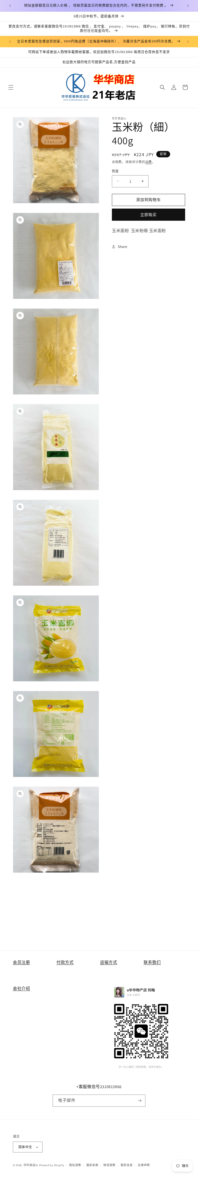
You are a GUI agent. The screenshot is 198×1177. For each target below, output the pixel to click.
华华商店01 (30, 1165)
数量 (115, 171)
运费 (148, 162)
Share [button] (122, 246)
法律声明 (144, 1165)
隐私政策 (75, 1165)
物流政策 (109, 1165)
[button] (10, 87)
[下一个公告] (188, 5)
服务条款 (92, 1165)
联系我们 (152, 962)
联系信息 (127, 1165)
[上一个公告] (10, 5)
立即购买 (148, 214)
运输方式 (108, 962)
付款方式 (64, 962)
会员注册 (21, 962)
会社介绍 (21, 988)
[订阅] (139, 1101)
